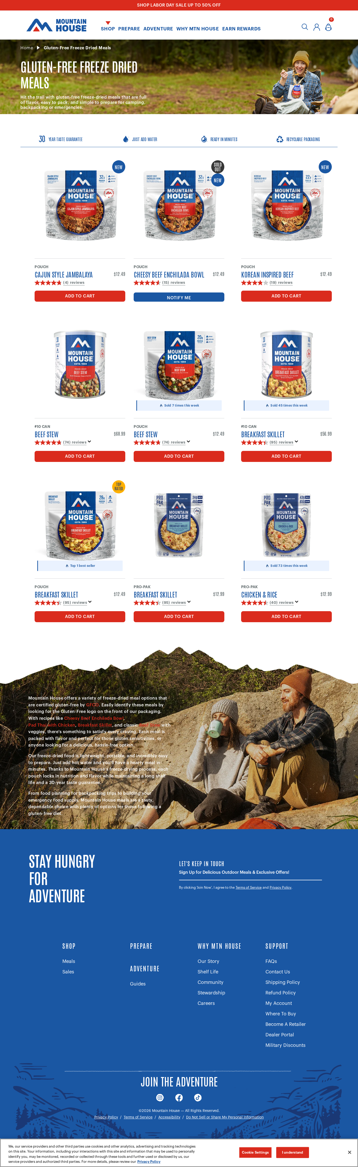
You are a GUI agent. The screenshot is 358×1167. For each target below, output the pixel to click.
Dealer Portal (279, 1034)
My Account (278, 1003)
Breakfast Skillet (95, 725)
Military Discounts (285, 1045)
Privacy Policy (280, 887)
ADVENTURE (145, 968)
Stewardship (211, 992)
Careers (206, 1003)
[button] (108, 25)
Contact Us (277, 971)
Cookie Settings (255, 1152)
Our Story (208, 961)
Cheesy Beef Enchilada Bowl (93, 718)
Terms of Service (249, 887)
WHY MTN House (219, 945)
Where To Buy (280, 1013)
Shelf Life (208, 971)
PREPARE (141, 945)
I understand (292, 1152)
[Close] (349, 1152)
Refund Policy (280, 992)
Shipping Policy (282, 982)
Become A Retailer (285, 1024)
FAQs (271, 961)
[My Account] (316, 28)
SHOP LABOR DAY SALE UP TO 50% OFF (179, 5)
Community (211, 982)
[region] (179, 1153)
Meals (68, 961)
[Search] (305, 28)
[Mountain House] (56, 25)
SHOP (69, 945)
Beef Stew (149, 725)
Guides (138, 984)
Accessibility (169, 1117)
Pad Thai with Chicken (51, 725)
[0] (328, 28)
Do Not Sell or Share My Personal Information (225, 1117)
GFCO (92, 705)
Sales (68, 971)
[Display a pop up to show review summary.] (90, 443)
